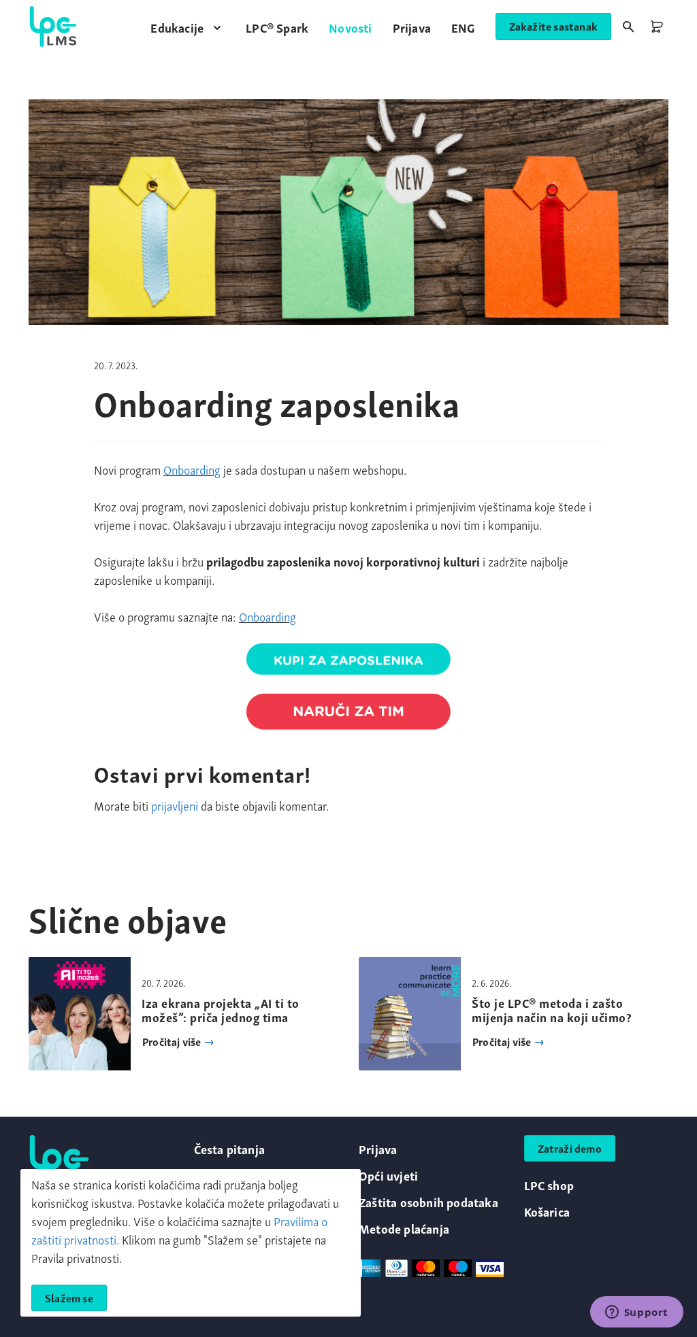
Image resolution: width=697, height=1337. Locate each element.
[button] (187, 26)
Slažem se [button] (69, 1297)
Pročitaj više (173, 1041)
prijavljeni (174, 805)
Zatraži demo (570, 1148)
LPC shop (549, 1184)
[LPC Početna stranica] (53, 26)
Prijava (378, 1148)
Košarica (547, 1211)
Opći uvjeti (388, 1175)
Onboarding (192, 469)
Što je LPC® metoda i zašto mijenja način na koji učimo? (552, 1009)
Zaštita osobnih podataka (428, 1201)
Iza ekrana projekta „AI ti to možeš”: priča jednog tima (220, 1009)
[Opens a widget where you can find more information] (636, 1313)
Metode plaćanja (404, 1228)
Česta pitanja (229, 1148)
